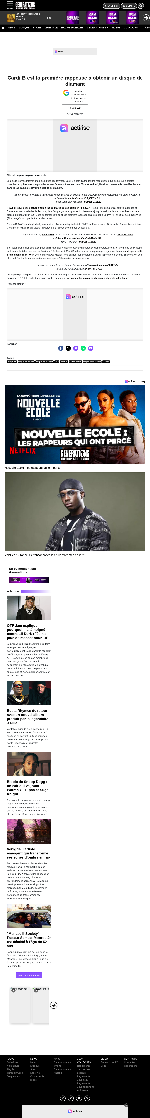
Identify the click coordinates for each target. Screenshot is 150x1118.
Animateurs (13, 1065)
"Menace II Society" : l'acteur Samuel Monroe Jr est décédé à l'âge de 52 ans (29, 940)
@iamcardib (47, 234)
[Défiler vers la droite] (53, 1005)
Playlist (11, 1069)
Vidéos (115, 27)
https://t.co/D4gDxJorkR (87, 238)
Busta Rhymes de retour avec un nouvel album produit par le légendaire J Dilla (27, 717)
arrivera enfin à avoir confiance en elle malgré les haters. (98, 278)
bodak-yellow (75, 362)
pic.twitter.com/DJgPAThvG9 (84, 198)
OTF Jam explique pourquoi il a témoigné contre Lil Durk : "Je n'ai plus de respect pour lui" (27, 632)
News (11, 27)
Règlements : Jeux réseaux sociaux (84, 1069)
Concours (131, 27)
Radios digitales (72, 27)
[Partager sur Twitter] (67, 349)
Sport (37, 27)
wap (57, 362)
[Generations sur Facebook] (63, 1098)
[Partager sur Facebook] (60, 349)
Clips (103, 1065)
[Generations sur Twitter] (71, 1098)
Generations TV (97, 27)
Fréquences (13, 1076)
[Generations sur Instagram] (87, 1098)
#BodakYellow (125, 234)
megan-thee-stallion (92, 362)
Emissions (12, 1062)
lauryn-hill (12, 362)
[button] (20, 1005)
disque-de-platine (26, 362)
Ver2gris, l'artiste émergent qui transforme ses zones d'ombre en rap (28, 853)
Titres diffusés (15, 1072)
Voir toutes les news (29, 975)
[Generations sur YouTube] (79, 1098)
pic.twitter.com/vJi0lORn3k (104, 265)
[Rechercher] (141, 6)
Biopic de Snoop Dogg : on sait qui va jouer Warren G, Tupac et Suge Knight (27, 788)
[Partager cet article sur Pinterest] (75, 349)
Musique (24, 27)
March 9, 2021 (92, 201)
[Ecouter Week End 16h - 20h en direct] (29, 579)
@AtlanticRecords (63, 238)
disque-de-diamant (44, 362)
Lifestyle (51, 27)
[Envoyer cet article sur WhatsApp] (82, 349)
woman (106, 362)
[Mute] (49, 18)
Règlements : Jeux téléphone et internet (85, 1087)
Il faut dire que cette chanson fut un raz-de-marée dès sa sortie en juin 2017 (48, 208)
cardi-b (64, 362)
